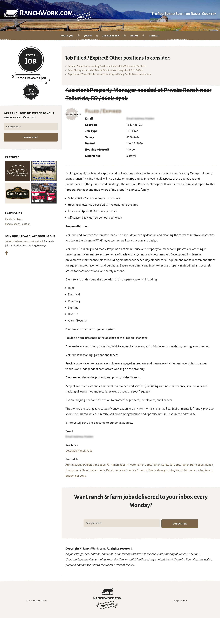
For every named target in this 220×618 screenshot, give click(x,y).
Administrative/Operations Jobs (85, 465)
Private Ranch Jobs (139, 465)
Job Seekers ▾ (111, 35)
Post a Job (66, 35)
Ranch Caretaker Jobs (166, 465)
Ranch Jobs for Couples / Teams (126, 470)
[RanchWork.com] (107, 598)
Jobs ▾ (88, 35)
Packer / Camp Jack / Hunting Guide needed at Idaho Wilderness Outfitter (107, 66)
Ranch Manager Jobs (161, 470)
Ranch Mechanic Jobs (189, 470)
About (134, 35)
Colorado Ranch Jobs (78, 450)
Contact (154, 35)
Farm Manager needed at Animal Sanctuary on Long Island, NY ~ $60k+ (105, 70)
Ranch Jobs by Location (17, 224)
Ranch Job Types (14, 219)
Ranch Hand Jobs (192, 465)
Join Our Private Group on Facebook (24, 241)
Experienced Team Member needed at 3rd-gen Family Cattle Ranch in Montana (109, 74)
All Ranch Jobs (116, 465)
